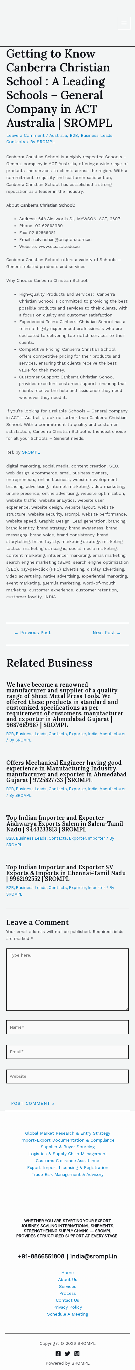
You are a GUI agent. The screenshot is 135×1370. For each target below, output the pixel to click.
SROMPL (31, 452)
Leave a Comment (25, 135)
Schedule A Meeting (67, 1314)
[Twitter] (67, 1353)
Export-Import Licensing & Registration (67, 1167)
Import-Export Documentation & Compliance (67, 1140)
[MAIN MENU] (124, 23)
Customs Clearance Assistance (67, 1160)
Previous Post (32, 632)
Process (67, 1293)
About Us (67, 1279)
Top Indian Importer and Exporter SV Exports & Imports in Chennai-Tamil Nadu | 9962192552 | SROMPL (66, 873)
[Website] (67, 1077)
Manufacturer (113, 733)
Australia (58, 135)
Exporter (77, 733)
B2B (74, 135)
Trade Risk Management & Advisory (68, 1174)
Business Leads (96, 135)
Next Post (107, 632)
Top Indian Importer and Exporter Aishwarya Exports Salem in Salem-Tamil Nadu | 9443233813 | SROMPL (64, 823)
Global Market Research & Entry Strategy (67, 1133)
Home (67, 1272)
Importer (96, 838)
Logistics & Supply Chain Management (67, 1153)
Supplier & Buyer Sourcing (67, 1146)
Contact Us (67, 1300)
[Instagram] (77, 1353)
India (92, 733)
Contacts (15, 141)
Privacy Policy (67, 1307)
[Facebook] (58, 1353)
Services (67, 1286)
